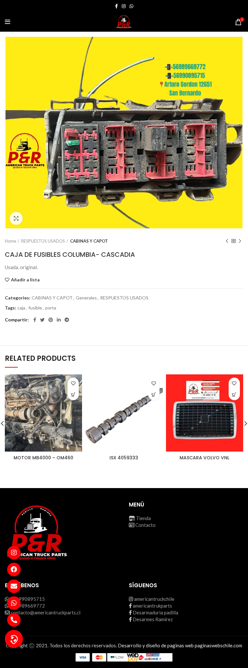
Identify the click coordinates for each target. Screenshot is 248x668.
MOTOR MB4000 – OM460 (43, 457)
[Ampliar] (16, 218)
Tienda (143, 518)
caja (21, 307)
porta (50, 307)
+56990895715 (27, 599)
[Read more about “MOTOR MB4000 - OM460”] (73, 394)
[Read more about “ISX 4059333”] (154, 394)
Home (10, 241)
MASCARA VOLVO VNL (204, 457)
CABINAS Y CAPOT (89, 241)
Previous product (227, 241)
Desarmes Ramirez (153, 619)
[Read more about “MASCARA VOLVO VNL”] (234, 394)
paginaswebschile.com (218, 645)
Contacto (145, 525)
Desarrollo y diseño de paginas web (156, 645)
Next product (240, 241)
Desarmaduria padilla (155, 612)
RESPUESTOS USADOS (43, 241)
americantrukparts (152, 606)
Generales (86, 297)
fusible (35, 307)
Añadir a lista (25, 279)
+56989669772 (27, 606)
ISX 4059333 (123, 457)
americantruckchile (154, 599)
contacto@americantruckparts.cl (45, 612)
